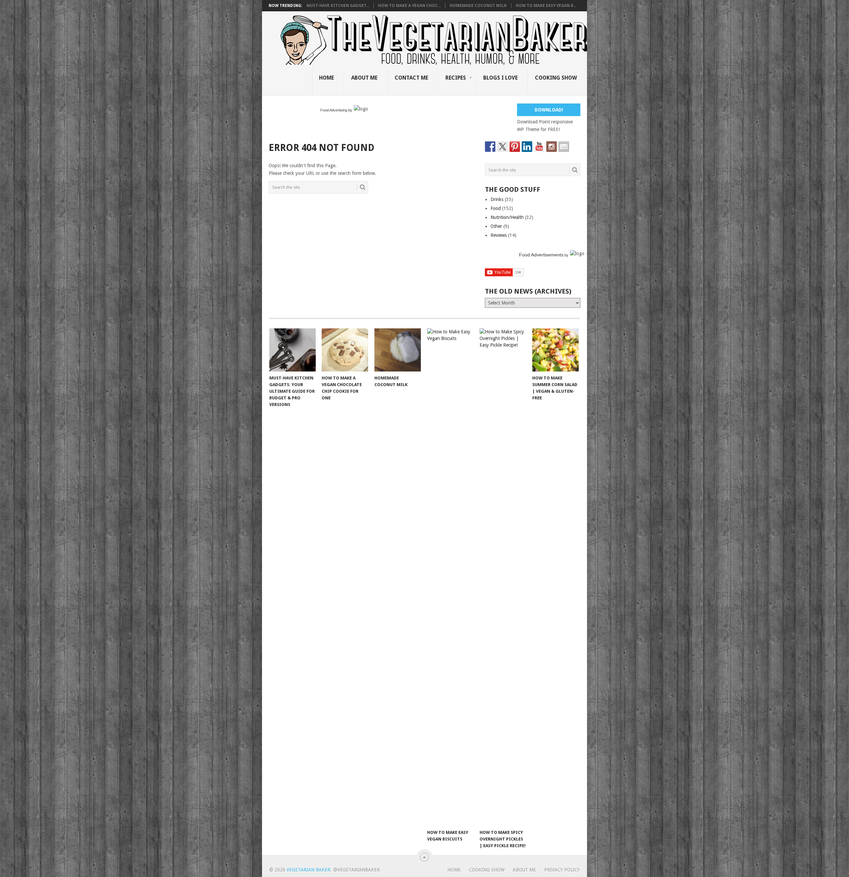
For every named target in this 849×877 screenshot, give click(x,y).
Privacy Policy (562, 869)
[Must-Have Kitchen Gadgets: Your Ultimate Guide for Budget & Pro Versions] (292, 349)
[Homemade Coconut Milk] (397, 349)
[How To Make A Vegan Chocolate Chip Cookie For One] (345, 349)
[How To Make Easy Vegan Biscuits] (450, 577)
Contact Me (411, 78)
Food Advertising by (336, 110)
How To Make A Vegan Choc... (409, 5)
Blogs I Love (500, 78)
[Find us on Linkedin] (527, 146)
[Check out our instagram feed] (551, 146)
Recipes (455, 78)
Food (495, 208)
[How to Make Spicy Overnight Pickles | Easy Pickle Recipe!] (503, 577)
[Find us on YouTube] (539, 146)
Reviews (498, 235)
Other (496, 226)
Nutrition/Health (507, 217)
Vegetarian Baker (308, 869)
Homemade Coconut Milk (478, 5)
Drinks (496, 199)
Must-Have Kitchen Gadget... (337, 5)
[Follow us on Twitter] (502, 146)
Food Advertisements (541, 254)
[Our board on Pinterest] (514, 146)
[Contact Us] (563, 146)
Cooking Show (556, 78)
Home (326, 78)
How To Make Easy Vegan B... (546, 5)
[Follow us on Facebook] (490, 146)
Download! (549, 109)
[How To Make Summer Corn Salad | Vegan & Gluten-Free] (555, 349)
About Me (364, 78)
